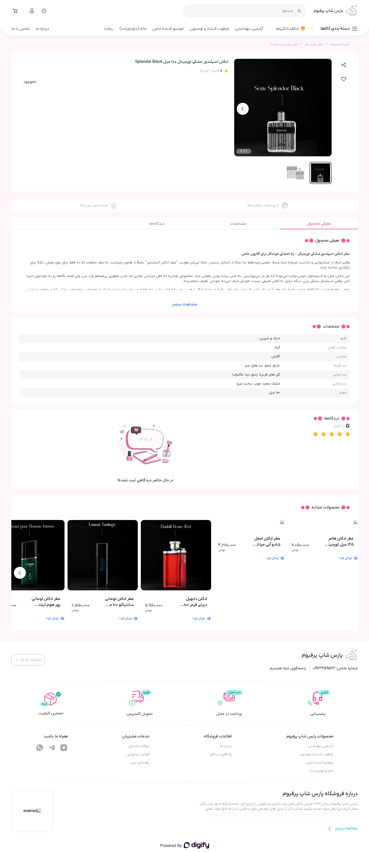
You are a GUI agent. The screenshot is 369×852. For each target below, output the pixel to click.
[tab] (319, 225)
